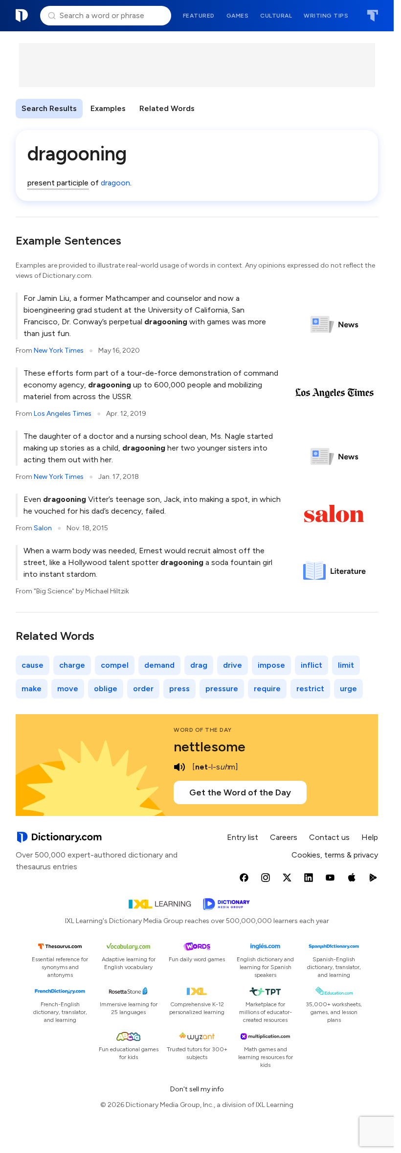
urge (348, 688)
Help (369, 837)
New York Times (59, 350)
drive (232, 665)
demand (159, 665)
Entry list (242, 837)
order (143, 688)
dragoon (115, 182)
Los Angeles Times (62, 413)
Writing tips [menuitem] (326, 15)
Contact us (329, 837)
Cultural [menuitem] (276, 15)
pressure (221, 688)
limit (346, 665)
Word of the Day (203, 729)
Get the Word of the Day (240, 792)
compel (115, 665)
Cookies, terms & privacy (334, 854)
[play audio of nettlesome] (179, 767)
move (67, 688)
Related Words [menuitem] (167, 108)
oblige (105, 688)
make (32, 688)
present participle (58, 182)
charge (72, 665)
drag (198, 665)
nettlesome (209, 746)
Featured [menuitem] (199, 15)
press (179, 688)
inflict (311, 665)
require (267, 688)
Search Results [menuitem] (49, 108)
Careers (283, 837)
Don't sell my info (197, 1089)
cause (33, 665)
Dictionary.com (22, 16)
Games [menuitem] (237, 15)
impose (271, 665)
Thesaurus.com (372, 16)
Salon (43, 528)
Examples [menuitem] (108, 108)
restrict (310, 688)
